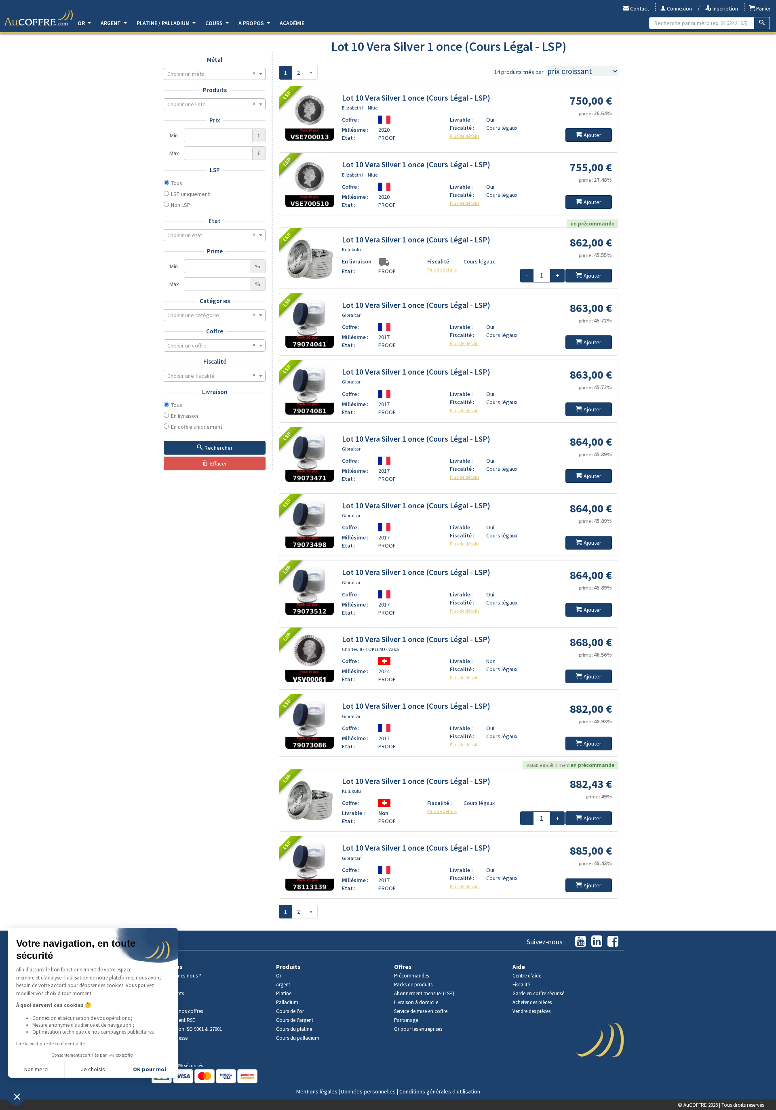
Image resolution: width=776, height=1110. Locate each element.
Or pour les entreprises (418, 1029)
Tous (176, 183)
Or (82, 23)
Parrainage (406, 1020)
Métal (214, 59)
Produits (215, 90)
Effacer (218, 463)
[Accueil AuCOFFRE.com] (38, 18)
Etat (215, 221)
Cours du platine (294, 1029)
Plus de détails (464, 136)
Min (174, 135)
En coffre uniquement (196, 426)
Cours (214, 23)
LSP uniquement (190, 194)
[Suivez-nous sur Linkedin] (596, 942)
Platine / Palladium (164, 23)
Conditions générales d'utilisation (439, 1091)
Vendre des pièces (531, 1011)
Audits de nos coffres (180, 1011)
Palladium (287, 1002)
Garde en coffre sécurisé (538, 993)
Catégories (215, 301)
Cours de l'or (290, 1011)
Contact (639, 8)
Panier (763, 8)
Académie (292, 23)
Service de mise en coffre (420, 1011)
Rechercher (219, 447)
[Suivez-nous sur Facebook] (612, 942)
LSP (215, 170)
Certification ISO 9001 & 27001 (190, 1029)
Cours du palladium (297, 1037)
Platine (283, 993)
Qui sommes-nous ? (179, 975)
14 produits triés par (519, 72)
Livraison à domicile (416, 1002)
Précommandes (411, 975)
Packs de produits (413, 984)
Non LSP (180, 205)
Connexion (679, 8)
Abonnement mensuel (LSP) (424, 993)
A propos (251, 23)
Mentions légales (316, 1091)
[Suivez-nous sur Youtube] (580, 942)
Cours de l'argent (294, 1020)
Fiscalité (214, 361)
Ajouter (592, 135)
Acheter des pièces (532, 1002)
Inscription (724, 8)
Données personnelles (368, 1091)
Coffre (214, 331)
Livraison (215, 392)
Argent (111, 23)
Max (174, 153)
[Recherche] (762, 23)
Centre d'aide (526, 975)
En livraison (184, 415)
